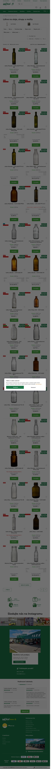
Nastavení (33, 387)
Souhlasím (15, 387)
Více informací (38, 384)
